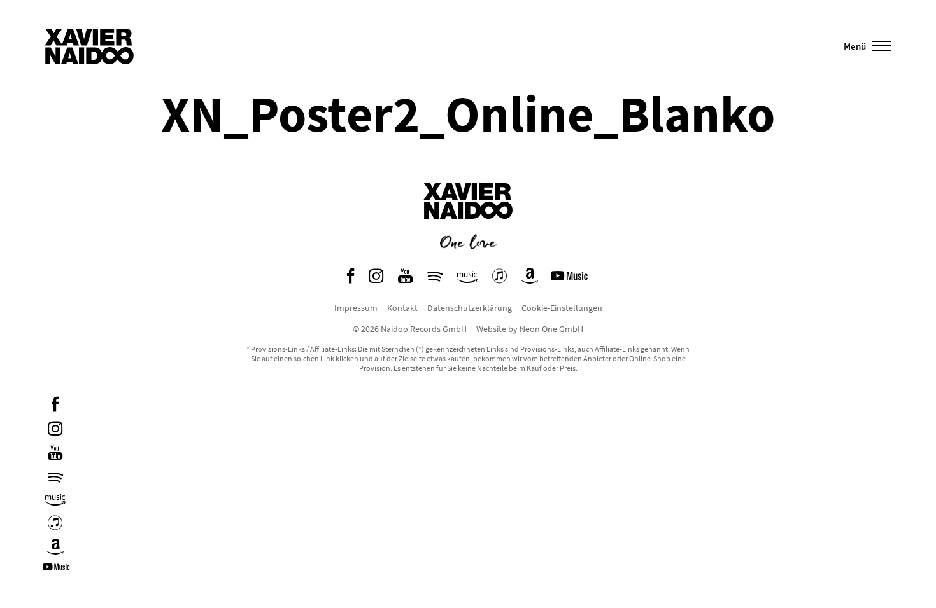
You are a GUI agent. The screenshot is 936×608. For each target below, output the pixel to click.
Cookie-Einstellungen (561, 308)
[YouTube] (55, 454)
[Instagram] (55, 430)
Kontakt (402, 308)
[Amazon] (55, 548)
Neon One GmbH (551, 329)
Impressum (356, 308)
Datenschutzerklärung (469, 308)
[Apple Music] (55, 524)
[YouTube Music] (58, 571)
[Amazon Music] (55, 500)
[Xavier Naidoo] (468, 228)
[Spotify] (55, 477)
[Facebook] (55, 406)
